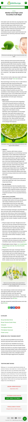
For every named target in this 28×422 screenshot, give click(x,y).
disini (24, 241)
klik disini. (5, 303)
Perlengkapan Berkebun (6, 327)
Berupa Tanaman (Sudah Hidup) (8, 322)
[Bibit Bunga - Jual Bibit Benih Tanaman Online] (14, 3)
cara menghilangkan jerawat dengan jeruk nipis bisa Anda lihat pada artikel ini (14, 246)
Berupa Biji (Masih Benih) (7, 319)
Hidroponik (3, 324)
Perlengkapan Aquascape (7, 330)
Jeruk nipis (15, 78)
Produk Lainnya (4, 332)
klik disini (15, 298)
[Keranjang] (26, 3)
